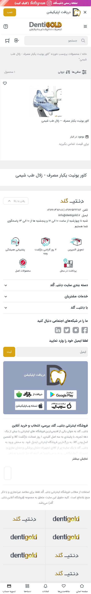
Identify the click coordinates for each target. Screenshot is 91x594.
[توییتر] (67, 330)
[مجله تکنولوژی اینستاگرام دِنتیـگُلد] (76, 330)
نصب (9, 12)
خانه (84, 54)
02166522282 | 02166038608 (64, 210)
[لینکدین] (58, 330)
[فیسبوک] (84, 330)
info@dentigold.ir (69, 215)
